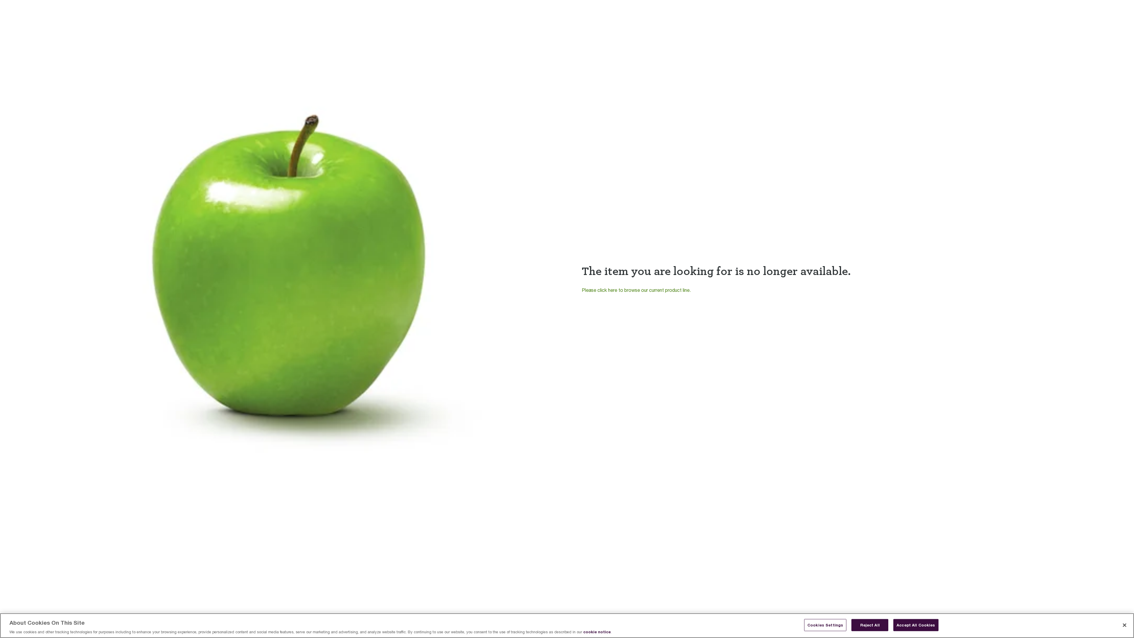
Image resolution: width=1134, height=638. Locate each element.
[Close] (1124, 625)
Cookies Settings (825, 624)
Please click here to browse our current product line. (636, 290)
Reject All (870, 624)
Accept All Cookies (916, 624)
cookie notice (597, 631)
